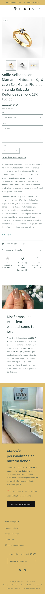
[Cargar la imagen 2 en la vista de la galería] (22, 65)
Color (4, 123)
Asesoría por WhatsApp (21, 504)
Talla (3, 134)
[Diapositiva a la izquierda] (3, 66)
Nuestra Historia (11, 528)
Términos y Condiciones (14, 545)
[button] (5, 9)
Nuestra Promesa (12, 534)
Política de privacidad (34, 585)
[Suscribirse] (35, 561)
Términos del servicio (14, 588)
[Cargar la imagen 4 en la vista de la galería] (34, 65)
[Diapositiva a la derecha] (42, 66)
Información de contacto (32, 588)
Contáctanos (10, 539)
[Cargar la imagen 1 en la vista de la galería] (11, 65)
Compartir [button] (8, 234)
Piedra (4, 112)
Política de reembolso (17, 585)
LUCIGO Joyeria (20, 582)
